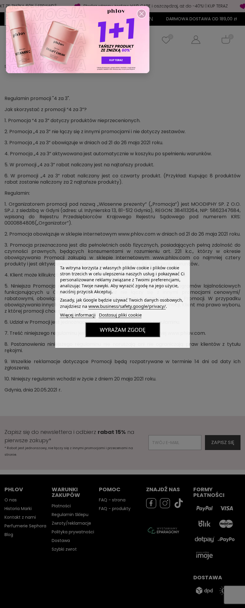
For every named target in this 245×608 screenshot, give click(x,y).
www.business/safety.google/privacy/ (127, 306)
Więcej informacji (78, 315)
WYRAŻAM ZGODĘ (123, 329)
